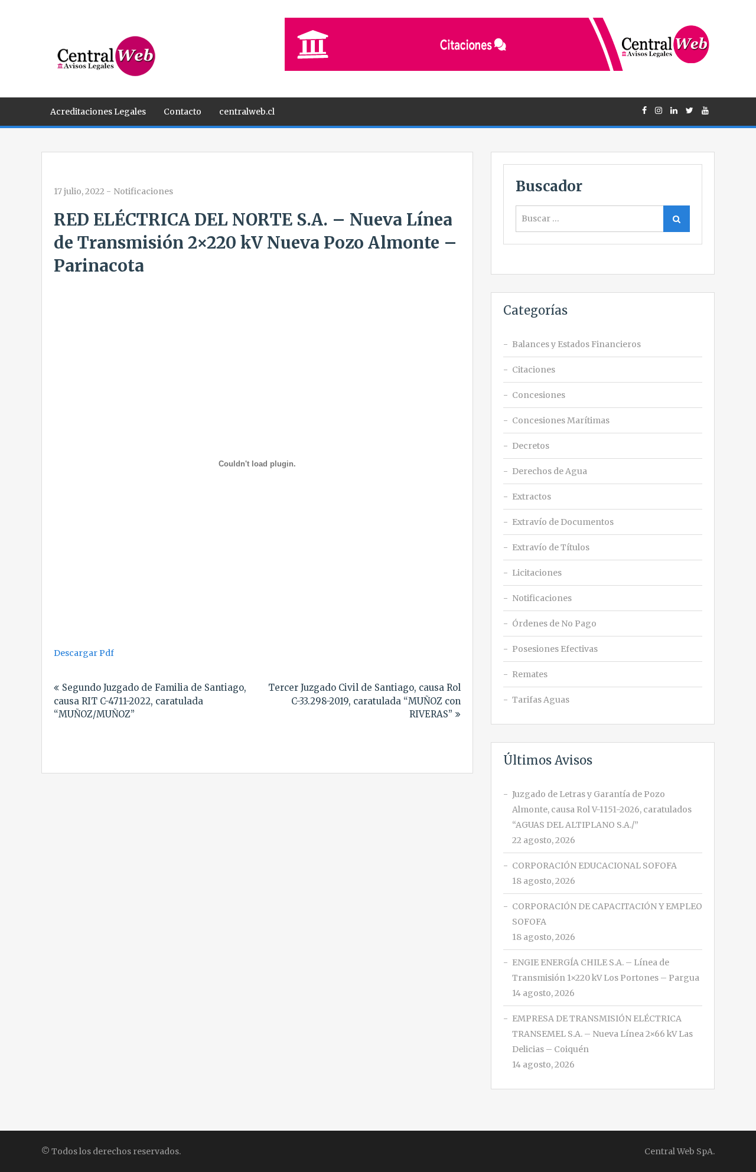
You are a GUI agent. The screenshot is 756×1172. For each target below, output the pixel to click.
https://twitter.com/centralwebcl (689, 110)
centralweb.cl (247, 111)
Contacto (182, 111)
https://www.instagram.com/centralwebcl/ (658, 110)
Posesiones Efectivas (555, 649)
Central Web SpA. (679, 1151)
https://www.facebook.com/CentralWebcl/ (644, 110)
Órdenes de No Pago (554, 623)
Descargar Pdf (84, 653)
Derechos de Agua (549, 471)
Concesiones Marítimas (561, 420)
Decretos (530, 445)
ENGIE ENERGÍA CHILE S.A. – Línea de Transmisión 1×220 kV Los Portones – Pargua (605, 970)
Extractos (531, 496)
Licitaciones (537, 572)
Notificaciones (143, 191)
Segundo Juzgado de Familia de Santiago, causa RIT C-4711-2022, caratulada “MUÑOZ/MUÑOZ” (150, 701)
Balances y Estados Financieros (576, 344)
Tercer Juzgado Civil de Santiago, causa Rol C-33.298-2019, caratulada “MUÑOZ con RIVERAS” (364, 701)
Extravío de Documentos (563, 522)
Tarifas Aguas (540, 699)
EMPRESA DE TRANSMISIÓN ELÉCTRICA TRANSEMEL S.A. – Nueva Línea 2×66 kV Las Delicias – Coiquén (602, 1034)
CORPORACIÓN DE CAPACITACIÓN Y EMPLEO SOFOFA (607, 914)
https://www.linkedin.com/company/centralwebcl (673, 110)
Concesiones (538, 395)
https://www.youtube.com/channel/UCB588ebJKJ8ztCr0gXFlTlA (705, 110)
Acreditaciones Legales (98, 111)
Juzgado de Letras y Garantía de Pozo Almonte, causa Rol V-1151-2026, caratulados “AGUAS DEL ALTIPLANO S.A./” (602, 809)
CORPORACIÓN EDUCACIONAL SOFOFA (594, 865)
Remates (530, 674)
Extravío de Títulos (550, 547)
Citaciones (533, 369)
